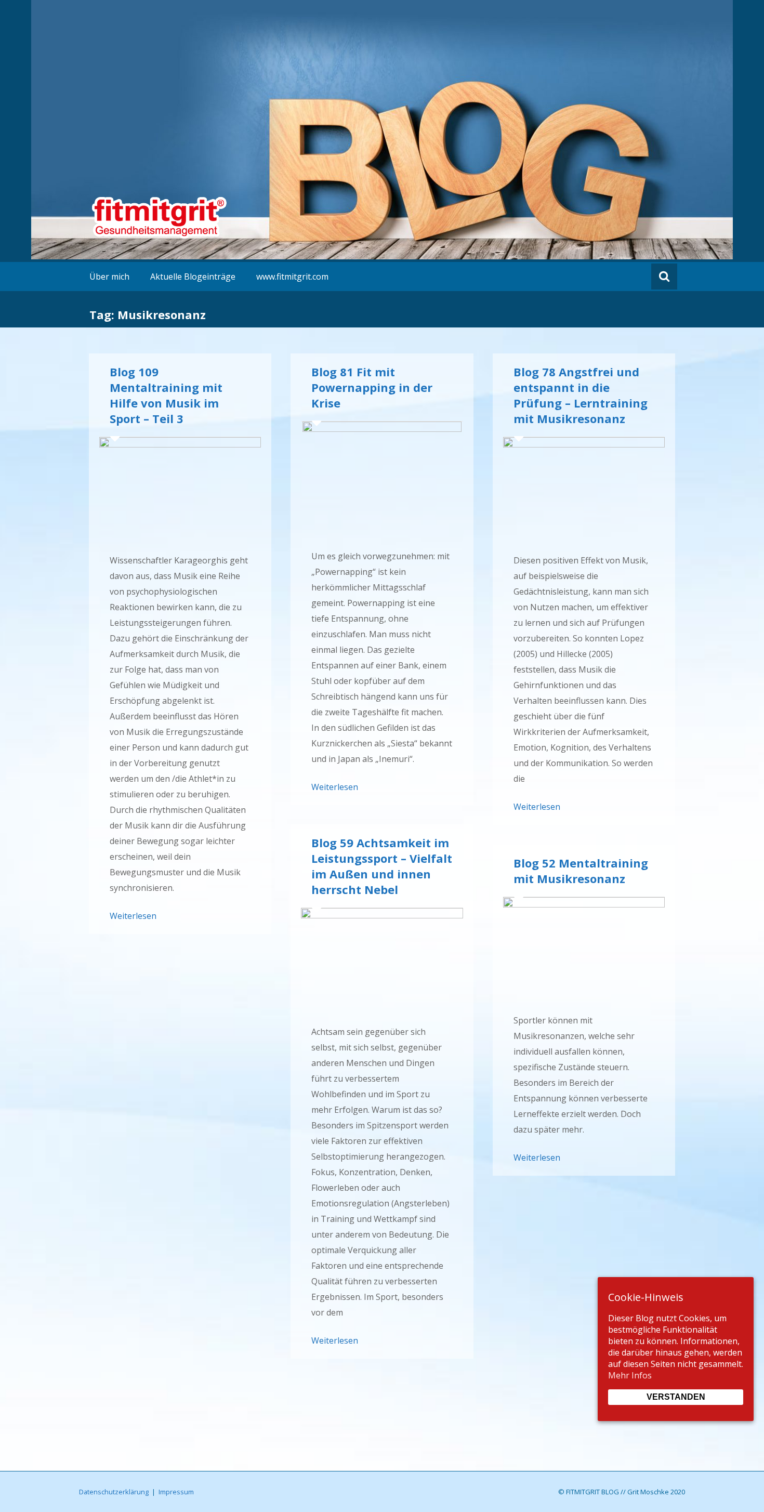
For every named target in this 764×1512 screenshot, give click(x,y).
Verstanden (676, 1396)
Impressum (176, 1491)
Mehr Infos (630, 1375)
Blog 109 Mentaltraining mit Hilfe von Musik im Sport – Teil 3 (166, 395)
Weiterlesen (133, 916)
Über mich (109, 276)
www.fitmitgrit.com (292, 276)
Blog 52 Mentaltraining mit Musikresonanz (580, 870)
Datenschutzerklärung (114, 1491)
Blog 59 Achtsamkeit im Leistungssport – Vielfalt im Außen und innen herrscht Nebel (381, 866)
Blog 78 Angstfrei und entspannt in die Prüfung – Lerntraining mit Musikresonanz (580, 395)
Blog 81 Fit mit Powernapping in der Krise (371, 387)
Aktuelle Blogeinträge (192, 276)
